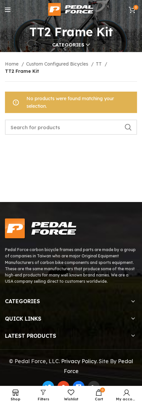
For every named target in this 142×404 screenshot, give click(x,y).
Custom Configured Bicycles (57, 64)
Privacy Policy (78, 361)
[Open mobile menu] (8, 9)
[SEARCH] (128, 127)
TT (99, 64)
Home (12, 64)
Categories (68, 45)
